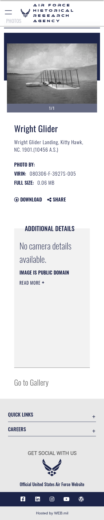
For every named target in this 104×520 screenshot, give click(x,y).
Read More (30, 283)
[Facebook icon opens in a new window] (23, 499)
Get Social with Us (52, 453)
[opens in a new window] (38, 499)
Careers (17, 429)
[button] (8, 13)
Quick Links (20, 414)
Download (30, 199)
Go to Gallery (31, 382)
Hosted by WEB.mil (52, 513)
